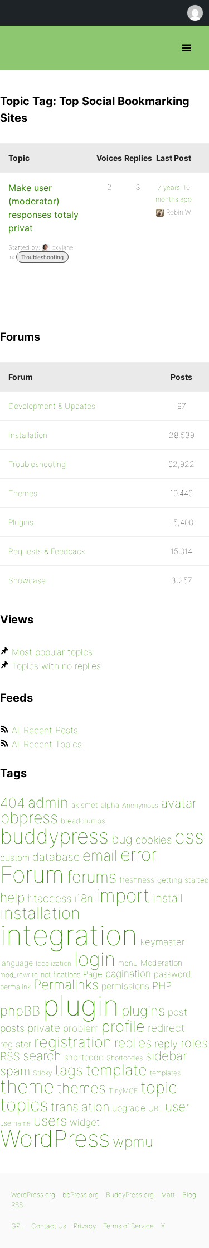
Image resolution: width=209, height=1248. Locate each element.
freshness (136, 879)
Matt (168, 1194)
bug (122, 839)
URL (155, 1108)
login (94, 958)
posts (12, 1028)
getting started (183, 879)
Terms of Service (128, 1226)
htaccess (49, 898)
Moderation (161, 963)
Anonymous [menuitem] (194, 13)
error (138, 854)
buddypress (54, 836)
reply (166, 1043)
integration (69, 935)
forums (91, 877)
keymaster (162, 941)
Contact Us (48, 1226)
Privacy (85, 1226)
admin (48, 802)
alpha (110, 805)
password (172, 974)
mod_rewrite (19, 974)
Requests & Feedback (46, 551)
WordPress (55, 1138)
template (116, 1070)
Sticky (42, 1073)
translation (80, 1106)
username (15, 1123)
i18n (83, 898)
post (177, 1012)
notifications (60, 974)
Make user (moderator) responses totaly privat (43, 208)
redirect (166, 1028)
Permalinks (66, 985)
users (50, 1120)
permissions (125, 986)
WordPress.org (33, 1194)
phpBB (20, 1011)
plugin (81, 1005)
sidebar (166, 1055)
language (16, 963)
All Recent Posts (45, 730)
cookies (153, 839)
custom (15, 857)
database (56, 857)
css (189, 836)
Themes (22, 493)
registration (72, 1042)
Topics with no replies (56, 665)
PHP (162, 985)
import (123, 895)
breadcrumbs (83, 820)
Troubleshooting (42, 257)
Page (93, 974)
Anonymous (140, 805)
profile (123, 1026)
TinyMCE (123, 1091)
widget (85, 1122)
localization (53, 963)
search (42, 1056)
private (43, 1028)
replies (133, 1042)
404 (12, 802)
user (177, 1106)
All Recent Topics (47, 744)
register (15, 1044)
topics (24, 1105)
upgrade (128, 1107)
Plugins (20, 522)
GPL (17, 1226)
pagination (128, 973)
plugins (143, 1010)
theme (27, 1086)
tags (69, 1070)
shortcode (84, 1057)
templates (165, 1073)
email (100, 855)
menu (128, 963)
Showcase (27, 580)
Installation (27, 435)
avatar (178, 803)
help (12, 898)
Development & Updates (51, 406)
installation (40, 913)
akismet (84, 805)
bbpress (29, 817)
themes (81, 1088)
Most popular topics (52, 652)
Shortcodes (124, 1058)
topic (158, 1087)
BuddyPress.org (130, 1194)
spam (15, 1071)
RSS (10, 1056)
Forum (32, 874)
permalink (15, 987)
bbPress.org (18, 48)
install (167, 898)
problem (81, 1028)
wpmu (133, 1141)
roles (194, 1043)
